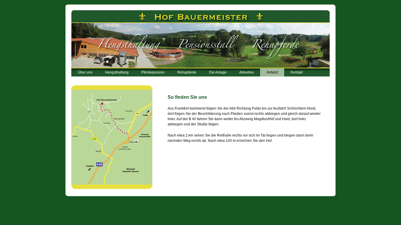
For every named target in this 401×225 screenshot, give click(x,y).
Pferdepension (153, 72)
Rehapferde (186, 72)
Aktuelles (246, 72)
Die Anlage (218, 72)
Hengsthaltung (117, 72)
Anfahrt (272, 72)
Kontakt (297, 72)
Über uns (85, 72)
